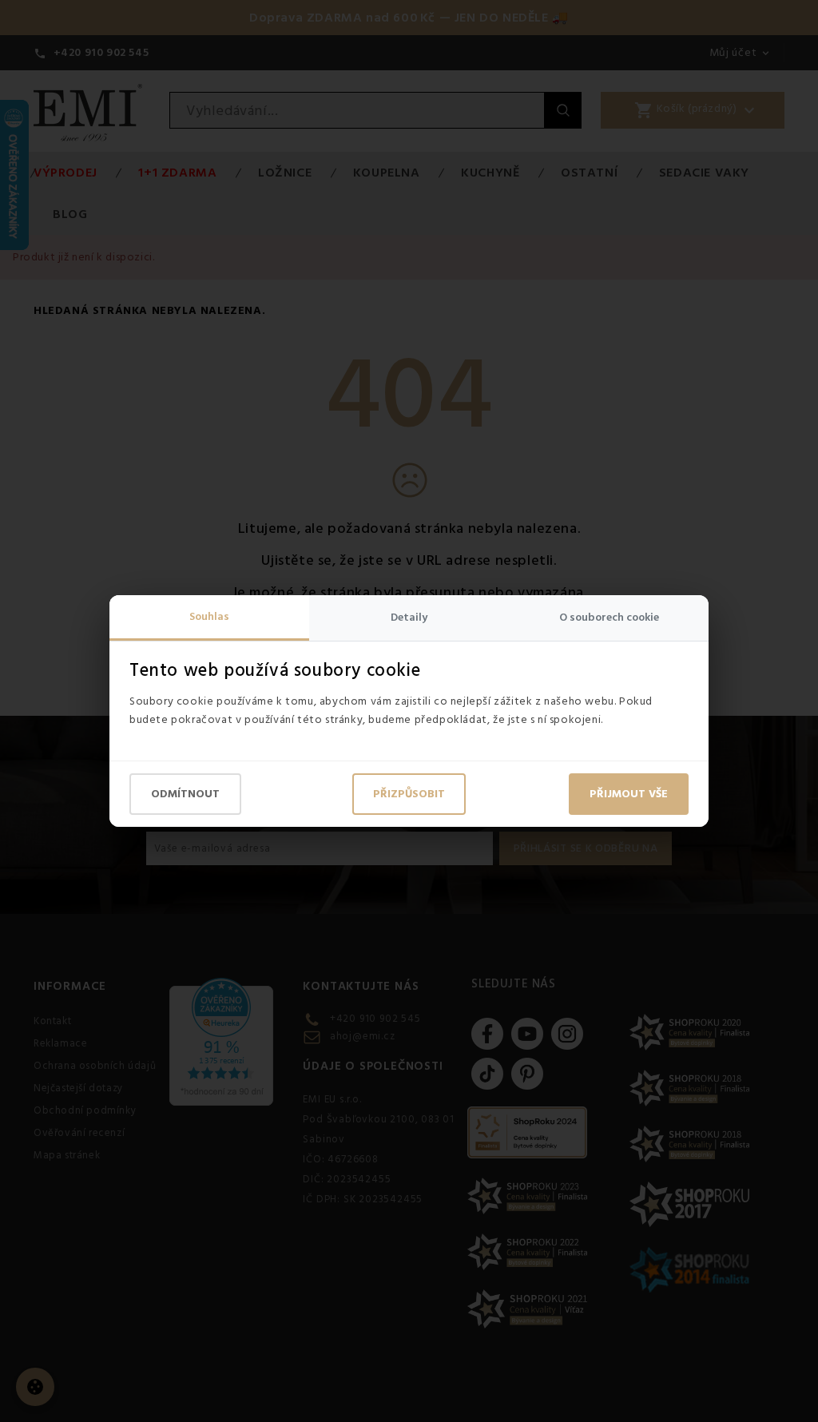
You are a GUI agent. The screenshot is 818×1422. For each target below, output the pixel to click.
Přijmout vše (629, 794)
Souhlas (209, 617)
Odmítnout (185, 794)
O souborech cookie (609, 618)
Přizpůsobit (409, 794)
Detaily (409, 618)
